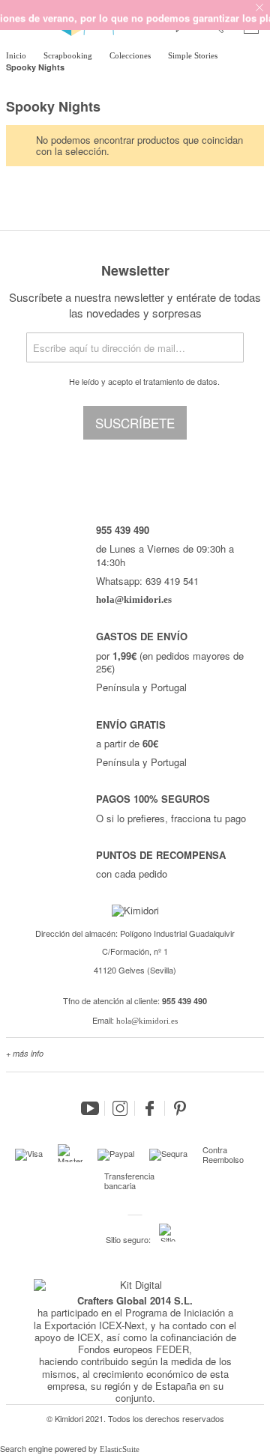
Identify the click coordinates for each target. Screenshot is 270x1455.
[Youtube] (90, 1108)
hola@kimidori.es (147, 1020)
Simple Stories (194, 55)
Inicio (17, 55)
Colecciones (131, 55)
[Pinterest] (180, 1108)
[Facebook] (150, 1108)
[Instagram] (120, 1108)
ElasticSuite (120, 1449)
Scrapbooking (69, 55)
